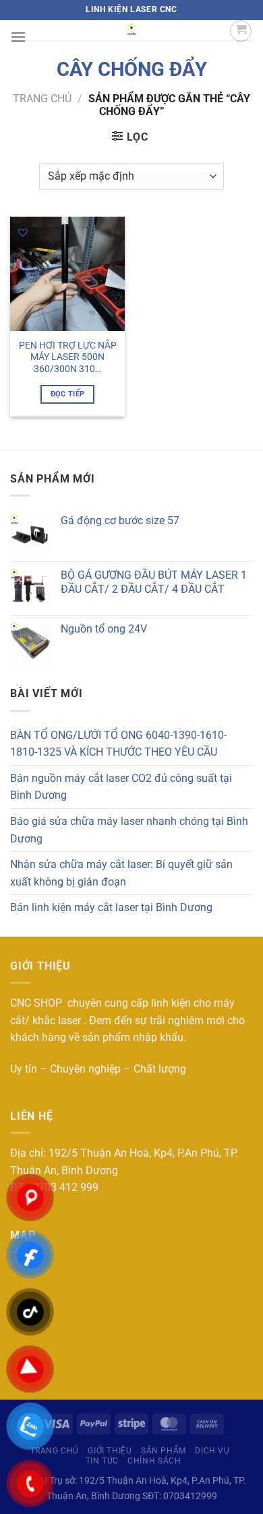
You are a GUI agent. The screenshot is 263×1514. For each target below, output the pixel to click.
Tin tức (102, 1461)
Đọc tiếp (68, 394)
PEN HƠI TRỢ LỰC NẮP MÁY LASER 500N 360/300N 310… (68, 357)
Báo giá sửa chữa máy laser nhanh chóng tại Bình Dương (129, 830)
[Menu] (18, 36)
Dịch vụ (212, 1450)
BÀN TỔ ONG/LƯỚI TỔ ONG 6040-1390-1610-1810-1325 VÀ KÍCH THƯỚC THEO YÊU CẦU (118, 744)
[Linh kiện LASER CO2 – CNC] (131, 30)
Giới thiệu (110, 1450)
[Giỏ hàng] (241, 31)
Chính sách (154, 1461)
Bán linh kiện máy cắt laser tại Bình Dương (111, 907)
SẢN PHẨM (163, 1450)
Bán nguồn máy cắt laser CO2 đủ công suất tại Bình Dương (121, 787)
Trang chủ (42, 98)
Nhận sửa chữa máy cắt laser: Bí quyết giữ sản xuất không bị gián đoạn (121, 873)
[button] (23, 232)
